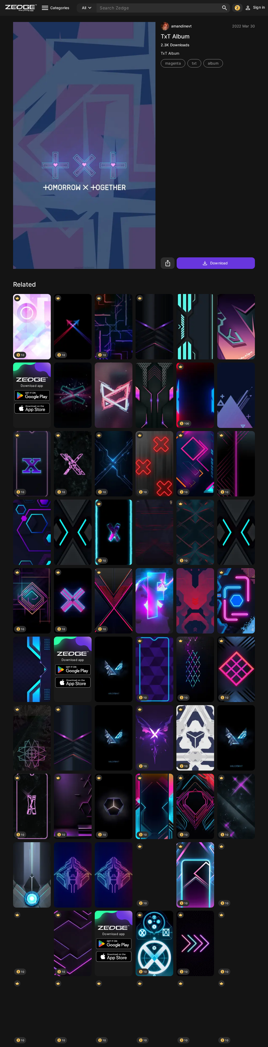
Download (219, 263)
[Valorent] (236, 738)
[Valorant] (113, 669)
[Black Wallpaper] (73, 532)
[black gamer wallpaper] (154, 326)
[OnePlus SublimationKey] (32, 875)
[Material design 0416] (236, 532)
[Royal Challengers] (154, 532)
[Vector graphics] (236, 326)
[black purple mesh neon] (154, 395)
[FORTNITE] (154, 600)
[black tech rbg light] (73, 738)
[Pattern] (236, 600)
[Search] (224, 7)
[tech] (32, 669)
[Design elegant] (32, 738)
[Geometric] (32, 532)
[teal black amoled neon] (195, 326)
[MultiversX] (73, 395)
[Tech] (195, 600)
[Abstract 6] (236, 395)
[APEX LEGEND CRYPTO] (73, 875)
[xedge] (113, 395)
